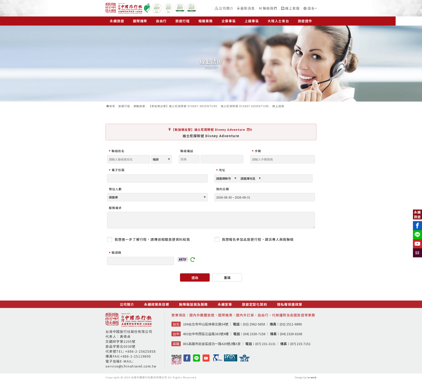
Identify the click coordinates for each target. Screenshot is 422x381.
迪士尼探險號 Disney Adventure (245, 106)
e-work (312, 377)
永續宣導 (225, 304)
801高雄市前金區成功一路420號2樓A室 (212, 343)
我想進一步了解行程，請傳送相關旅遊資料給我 (152, 239)
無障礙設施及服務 (193, 304)
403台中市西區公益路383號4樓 (206, 333)
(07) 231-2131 (260, 343)
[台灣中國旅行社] (124, 8)
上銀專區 (251, 20)
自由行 (161, 20)
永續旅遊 (117, 20)
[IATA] (245, 360)
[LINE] (196, 358)
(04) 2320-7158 (249, 333)
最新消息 (247, 8)
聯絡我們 (270, 8)
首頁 (112, 106)
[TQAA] (218, 360)
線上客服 (292, 8)
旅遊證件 (305, 20)
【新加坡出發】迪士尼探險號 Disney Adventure (183, 106)
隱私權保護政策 (289, 304)
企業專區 (229, 20)
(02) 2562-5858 (249, 324)
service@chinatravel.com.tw (131, 366)
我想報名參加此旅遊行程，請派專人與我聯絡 (258, 239)
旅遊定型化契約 (254, 304)
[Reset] (192, 259)
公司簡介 (226, 8)
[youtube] (206, 358)
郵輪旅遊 (139, 106)
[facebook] (187, 358)
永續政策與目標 (156, 304)
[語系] (308, 8)
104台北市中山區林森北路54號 (205, 324)
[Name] (147, 8)
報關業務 (205, 20)
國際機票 (140, 20)
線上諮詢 (278, 106)
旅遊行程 (182, 20)
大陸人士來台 (278, 20)
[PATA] (231, 360)
